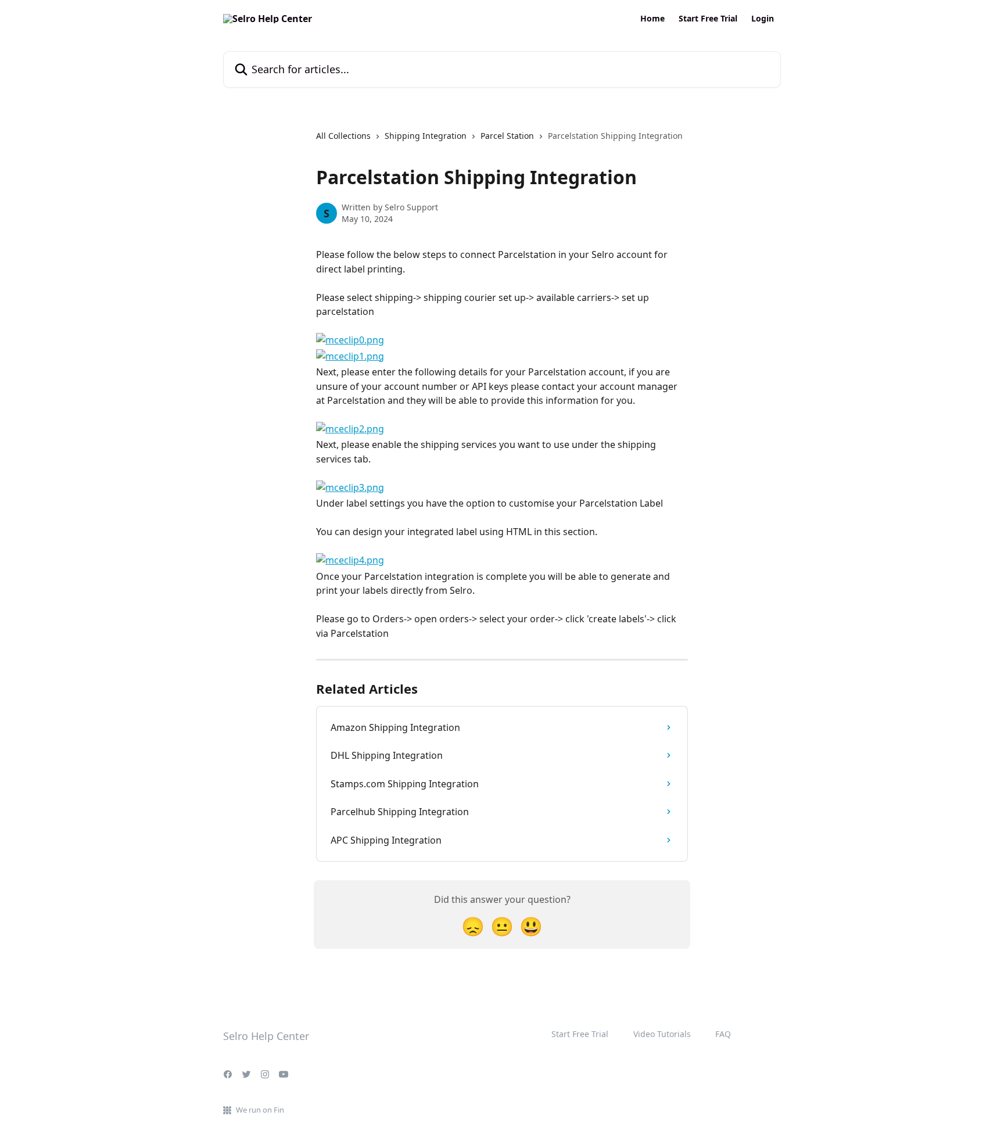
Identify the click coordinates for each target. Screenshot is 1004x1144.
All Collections (343, 135)
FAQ (723, 1033)
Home (652, 19)
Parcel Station (507, 135)
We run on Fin (260, 1109)
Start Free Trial (708, 19)
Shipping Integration (426, 135)
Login (762, 19)
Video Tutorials (662, 1033)
